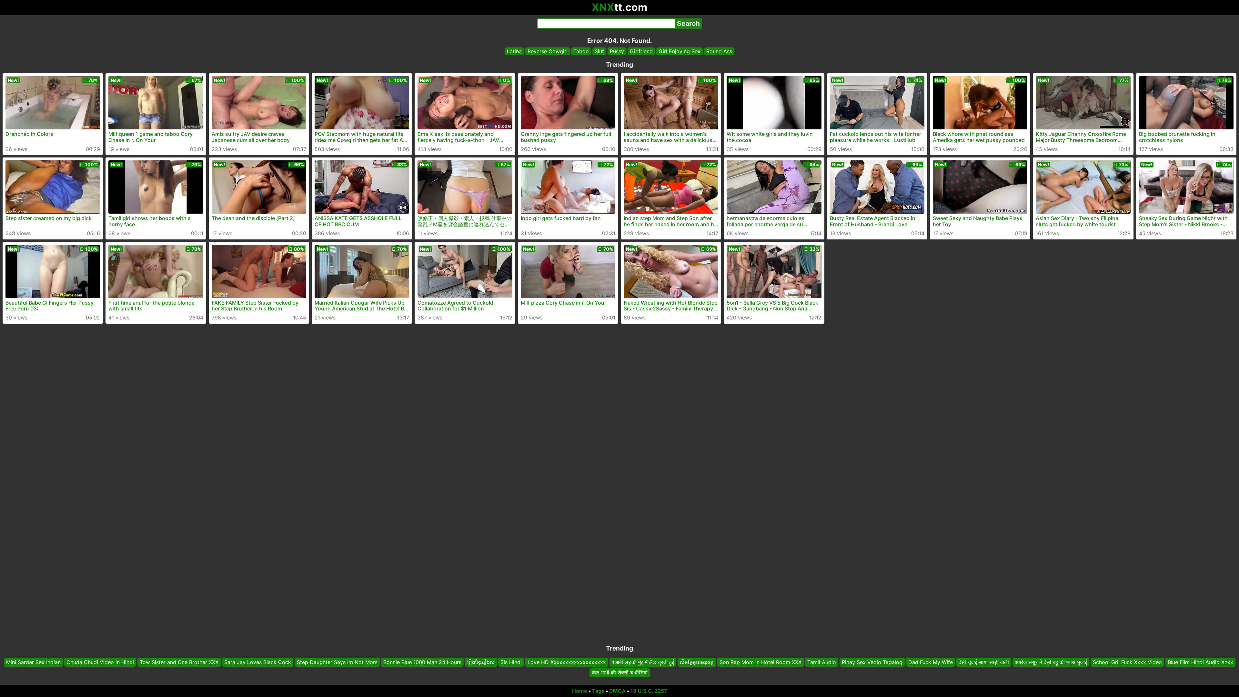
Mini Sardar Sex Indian (33, 662)
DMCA (617, 691)
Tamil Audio (821, 662)
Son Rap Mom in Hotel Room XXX (760, 662)
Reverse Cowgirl (548, 51)
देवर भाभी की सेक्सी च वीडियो (620, 673)
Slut (599, 51)
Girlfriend (641, 51)
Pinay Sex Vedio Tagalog (872, 662)
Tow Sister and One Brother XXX (179, 662)
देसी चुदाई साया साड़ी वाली (984, 662)
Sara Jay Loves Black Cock (257, 662)
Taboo (581, 51)
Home (579, 691)
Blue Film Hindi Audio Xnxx (1200, 662)
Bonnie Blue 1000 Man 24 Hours (422, 662)
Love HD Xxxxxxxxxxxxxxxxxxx (567, 662)
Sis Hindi (511, 662)
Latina (514, 51)
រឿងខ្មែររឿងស (481, 662)
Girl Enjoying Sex (679, 51)
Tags (598, 691)
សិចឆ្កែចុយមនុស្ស (697, 662)
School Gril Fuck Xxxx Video (1127, 662)
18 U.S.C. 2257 (648, 691)
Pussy (617, 51)
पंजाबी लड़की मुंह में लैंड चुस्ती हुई (643, 662)
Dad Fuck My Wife (930, 662)
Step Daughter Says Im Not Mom (337, 662)
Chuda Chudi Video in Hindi (100, 662)
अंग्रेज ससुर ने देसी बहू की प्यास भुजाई (1051, 662)
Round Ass (719, 51)
